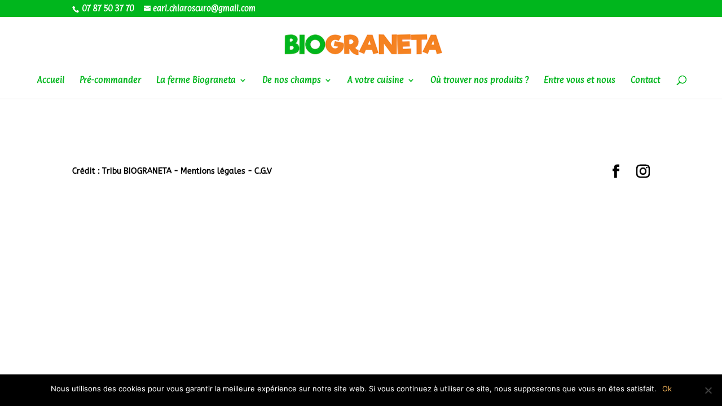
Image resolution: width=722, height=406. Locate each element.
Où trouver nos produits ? (479, 80)
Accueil (50, 80)
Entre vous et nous (579, 80)
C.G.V (263, 171)
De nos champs (291, 80)
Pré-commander (110, 80)
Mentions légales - (217, 171)
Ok (667, 388)
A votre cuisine (375, 80)
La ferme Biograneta (196, 80)
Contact (645, 80)
